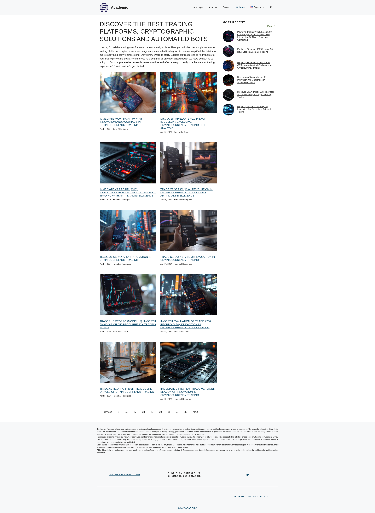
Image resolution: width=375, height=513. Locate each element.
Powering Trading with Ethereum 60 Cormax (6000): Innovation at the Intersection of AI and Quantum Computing (254, 36)
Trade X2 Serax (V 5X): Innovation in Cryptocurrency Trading (125, 258)
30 (160, 412)
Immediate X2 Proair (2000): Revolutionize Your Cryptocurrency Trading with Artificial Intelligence (128, 192)
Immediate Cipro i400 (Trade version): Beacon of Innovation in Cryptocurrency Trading (187, 392)
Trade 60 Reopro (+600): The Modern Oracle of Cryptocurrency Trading (127, 390)
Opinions (240, 7)
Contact (226, 7)
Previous (107, 412)
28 (143, 412)
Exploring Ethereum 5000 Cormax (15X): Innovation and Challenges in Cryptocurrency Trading (254, 65)
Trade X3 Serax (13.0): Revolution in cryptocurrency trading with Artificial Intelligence (186, 192)
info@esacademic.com (124, 475)
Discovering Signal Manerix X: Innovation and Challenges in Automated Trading (251, 80)
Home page (197, 7)
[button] (271, 7)
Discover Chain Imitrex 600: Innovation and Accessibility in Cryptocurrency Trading (255, 94)
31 (169, 412)
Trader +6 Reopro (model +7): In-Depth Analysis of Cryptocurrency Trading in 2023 (128, 324)
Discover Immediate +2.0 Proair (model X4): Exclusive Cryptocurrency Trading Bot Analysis (183, 123)
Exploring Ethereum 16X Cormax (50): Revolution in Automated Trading (255, 50)
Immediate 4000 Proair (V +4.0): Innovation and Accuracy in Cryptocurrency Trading (121, 121)
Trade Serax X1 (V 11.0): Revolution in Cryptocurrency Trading (187, 258)
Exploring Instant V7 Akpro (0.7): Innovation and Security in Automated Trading (255, 109)
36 (185, 412)
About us (212, 7)
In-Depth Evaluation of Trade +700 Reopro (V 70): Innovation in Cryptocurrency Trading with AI (185, 324)
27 (135, 412)
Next (195, 412)
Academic (119, 7)
